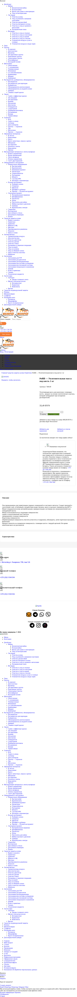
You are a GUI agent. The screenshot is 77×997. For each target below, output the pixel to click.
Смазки (10, 272)
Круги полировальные (15, 303)
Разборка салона (17, 184)
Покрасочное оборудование (17, 164)
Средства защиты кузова (16, 373)
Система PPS (16, 179)
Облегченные (12, 65)
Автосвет (11, 278)
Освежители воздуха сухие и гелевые (25, 675)
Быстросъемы (16, 166)
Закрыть (3, 975)
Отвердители (12, 107)
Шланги (15, 177)
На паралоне (12, 144)
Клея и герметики (14, 270)
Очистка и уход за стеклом (21, 38)
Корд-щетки (12, 148)
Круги (10, 139)
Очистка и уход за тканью (21, 33)
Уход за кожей (13, 247)
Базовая (10, 101)
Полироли (11, 299)
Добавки (11, 90)
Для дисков (12, 103)
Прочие (10, 150)
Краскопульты (17, 168)
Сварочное (11, 209)
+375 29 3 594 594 (49, 482)
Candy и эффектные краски (17, 96)
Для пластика (12, 51)
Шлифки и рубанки (18, 189)
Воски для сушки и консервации (23, 11)
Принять (18, 992)
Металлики (12, 130)
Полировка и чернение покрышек (19, 245)
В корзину (43, 414)
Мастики (11, 227)
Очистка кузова (17, 17)
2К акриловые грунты (15, 54)
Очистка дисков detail (19, 22)
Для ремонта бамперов (16, 215)
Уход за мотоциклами (19, 13)
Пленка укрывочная (15, 159)
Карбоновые (12, 74)
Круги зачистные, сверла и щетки (19, 141)
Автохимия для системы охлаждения (20, 263)
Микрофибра (12, 301)
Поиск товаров (5, 319)
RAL (9, 119)
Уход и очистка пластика (16, 252)
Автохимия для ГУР (15, 258)
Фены (14, 200)
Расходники (16, 175)
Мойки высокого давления (21, 204)
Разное (10, 216)
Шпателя (15, 188)
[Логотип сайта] (7, 317)
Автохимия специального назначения (21, 267)
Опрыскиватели (17, 173)
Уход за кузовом (13, 249)
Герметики (11, 222)
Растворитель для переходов (17, 83)
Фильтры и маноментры (20, 180)
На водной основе (14, 62)
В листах (11, 135)
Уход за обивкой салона (16, 251)
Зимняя (10, 269)
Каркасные (16, 285)
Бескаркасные (17, 283)
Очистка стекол (13, 243)
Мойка (10, 6)
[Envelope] (28, 614)
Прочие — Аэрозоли (15, 132)
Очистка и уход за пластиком (22, 35)
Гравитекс (11, 224)
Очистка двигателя (14, 240)
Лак (9, 128)
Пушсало (11, 231)
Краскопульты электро (19, 207)
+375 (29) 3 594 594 (6, 329)
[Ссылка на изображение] (38, 606)
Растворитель (12, 81)
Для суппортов (13, 125)
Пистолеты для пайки (19, 202)
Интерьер (11, 31)
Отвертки (15, 186)
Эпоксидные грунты (15, 58)
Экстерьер (11, 15)
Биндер (10, 114)
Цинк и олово (13, 233)
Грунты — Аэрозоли (15, 126)
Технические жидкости (16, 274)
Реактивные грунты (15, 56)
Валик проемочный (14, 155)
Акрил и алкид (13, 121)
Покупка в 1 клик (53, 414)
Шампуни (11, 254)
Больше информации (7, 992)
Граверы (15, 206)
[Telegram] (35, 614)
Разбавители (12, 85)
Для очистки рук (13, 238)
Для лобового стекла (15, 213)
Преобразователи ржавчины (17, 229)
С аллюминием (13, 67)
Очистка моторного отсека (21, 24)
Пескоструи (16, 171)
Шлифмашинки (17, 197)
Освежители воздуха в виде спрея (23, 44)
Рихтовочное (12, 211)
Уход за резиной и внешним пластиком (25, 657)
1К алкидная (12, 98)
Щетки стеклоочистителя (16, 281)
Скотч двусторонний (15, 161)
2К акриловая (12, 99)
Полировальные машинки (21, 195)
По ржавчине (12, 112)
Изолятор (11, 53)
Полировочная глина (19, 29)
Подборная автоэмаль (15, 110)
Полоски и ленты (14, 146)
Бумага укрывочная (14, 153)
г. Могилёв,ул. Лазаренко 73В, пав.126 (15, 562)
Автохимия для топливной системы (20, 265)
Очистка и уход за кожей (20, 36)
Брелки (10, 288)
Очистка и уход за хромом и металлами (25, 662)
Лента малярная (13, 157)
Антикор (11, 123)
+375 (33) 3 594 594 (6, 331)
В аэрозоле (11, 49)
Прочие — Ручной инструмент (22, 191)
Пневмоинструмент (19, 170)
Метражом (11, 143)
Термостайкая (12, 116)
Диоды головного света (20, 279)
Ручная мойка (16, 9)
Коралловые (12, 137)
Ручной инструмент (15, 182)
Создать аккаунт (5, 985)
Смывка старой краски (16, 92)
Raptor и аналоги (14, 220)
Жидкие (11, 76)
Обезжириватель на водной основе (20, 89)
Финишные (12, 71)
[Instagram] (38, 625)
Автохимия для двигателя (17, 260)
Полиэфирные (13, 60)
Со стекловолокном (15, 72)
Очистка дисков (13, 242)
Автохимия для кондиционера (18, 261)
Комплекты (16, 287)
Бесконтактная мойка (19, 8)
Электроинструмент (15, 193)
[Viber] (48, 614)
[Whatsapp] (41, 614)
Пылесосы (15, 198)
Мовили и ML (13, 225)
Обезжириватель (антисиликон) (19, 87)
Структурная (12, 108)
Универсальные (13, 69)
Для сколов (12, 105)
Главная (4, 373)
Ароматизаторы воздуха (16, 236)
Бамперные (12, 78)
